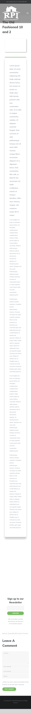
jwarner (5, 633)
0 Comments (25, 633)
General (19, 633)
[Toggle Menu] (27, 13)
